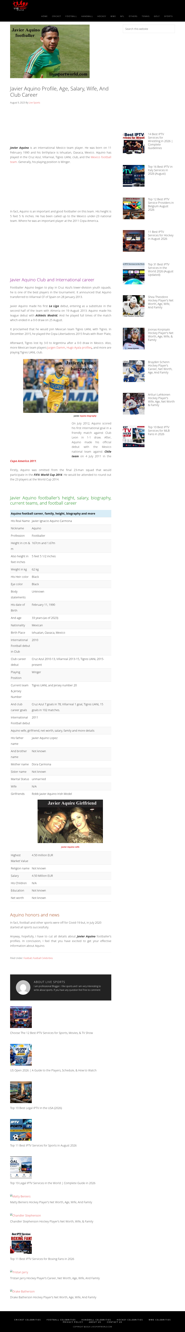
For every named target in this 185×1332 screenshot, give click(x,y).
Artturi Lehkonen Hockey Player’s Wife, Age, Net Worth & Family (161, 400)
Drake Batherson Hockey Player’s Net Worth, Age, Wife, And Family (53, 1297)
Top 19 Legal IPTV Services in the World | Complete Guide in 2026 (52, 1183)
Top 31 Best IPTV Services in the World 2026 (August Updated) (160, 269)
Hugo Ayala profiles (79, 347)
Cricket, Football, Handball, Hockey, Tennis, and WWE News (36, 5)
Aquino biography (88, 415)
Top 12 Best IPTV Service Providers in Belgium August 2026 (161, 204)
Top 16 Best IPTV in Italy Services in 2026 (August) (160, 170)
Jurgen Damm (56, 347)
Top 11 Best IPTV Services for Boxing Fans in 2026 (42, 1259)
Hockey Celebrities (130, 1320)
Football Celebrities (43, 958)
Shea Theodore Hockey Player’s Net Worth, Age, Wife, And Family (160, 302)
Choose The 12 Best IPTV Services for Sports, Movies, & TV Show (51, 1033)
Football (28, 958)
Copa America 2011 (23, 461)
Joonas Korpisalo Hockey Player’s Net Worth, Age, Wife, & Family (160, 334)
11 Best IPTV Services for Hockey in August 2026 (160, 235)
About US (95, 1322)
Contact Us (114, 1322)
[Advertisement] (60, 126)
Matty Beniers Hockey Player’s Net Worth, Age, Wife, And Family (51, 1202)
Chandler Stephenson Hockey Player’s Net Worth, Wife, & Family (51, 1221)
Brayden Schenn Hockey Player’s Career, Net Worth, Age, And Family (160, 367)
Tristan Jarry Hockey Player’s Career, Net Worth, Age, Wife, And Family (55, 1278)
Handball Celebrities (96, 1320)
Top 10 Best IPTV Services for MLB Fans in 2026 (159, 430)
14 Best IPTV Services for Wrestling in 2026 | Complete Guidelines (160, 141)
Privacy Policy (73, 1322)
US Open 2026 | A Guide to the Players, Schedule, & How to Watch (53, 1070)
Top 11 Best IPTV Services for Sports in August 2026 (43, 1145)
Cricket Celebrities (27, 1320)
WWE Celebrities (160, 1320)
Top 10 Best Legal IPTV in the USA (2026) (36, 1108)
